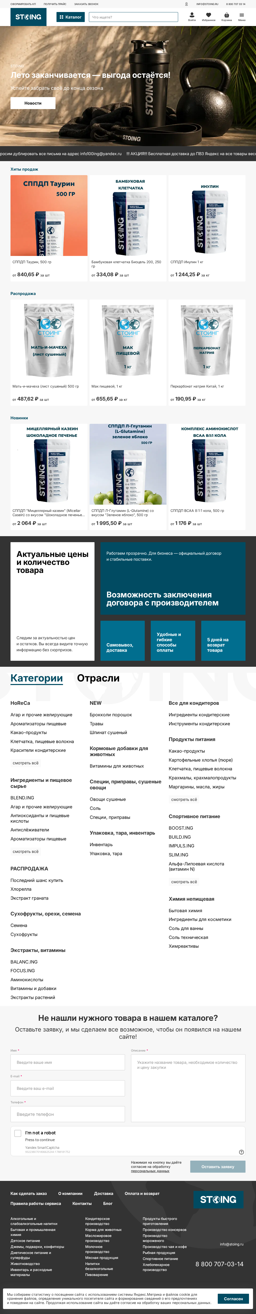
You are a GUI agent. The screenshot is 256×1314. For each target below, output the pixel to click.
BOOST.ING (181, 828)
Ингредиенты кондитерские (199, 714)
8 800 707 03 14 (236, 4)
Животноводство (25, 1263)
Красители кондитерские (38, 750)
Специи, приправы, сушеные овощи (126, 785)
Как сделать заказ (28, 1193)
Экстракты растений (32, 997)
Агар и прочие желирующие (41, 714)
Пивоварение (96, 1274)
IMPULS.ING (181, 845)
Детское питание (25, 1240)
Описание (139, 1050)
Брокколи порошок (111, 714)
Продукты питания (192, 739)
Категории (36, 678)
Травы (96, 723)
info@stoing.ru (207, 4)
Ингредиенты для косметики (200, 919)
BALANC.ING (24, 961)
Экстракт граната (29, 898)
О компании (70, 1193)
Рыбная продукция (159, 1252)
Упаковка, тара (106, 853)
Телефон (18, 1102)
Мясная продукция (101, 1257)
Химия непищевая (191, 899)
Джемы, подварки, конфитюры (37, 1246)
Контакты (82, 1203)
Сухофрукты (24, 934)
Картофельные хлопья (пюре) (201, 760)
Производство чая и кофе (165, 1246)
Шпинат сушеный (108, 732)
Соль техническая (188, 937)
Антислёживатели (29, 829)
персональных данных (150, 1171)
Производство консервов (164, 1229)
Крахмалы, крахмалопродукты (202, 777)
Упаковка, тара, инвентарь (122, 833)
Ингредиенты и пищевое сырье (41, 783)
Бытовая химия (185, 910)
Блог (107, 1203)
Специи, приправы (110, 817)
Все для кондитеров (194, 703)
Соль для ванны (186, 928)
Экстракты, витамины (38, 950)
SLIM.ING (178, 854)
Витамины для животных (117, 766)
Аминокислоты (26, 979)
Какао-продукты (28, 732)
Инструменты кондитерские (199, 723)
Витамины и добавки (33, 988)
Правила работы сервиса (35, 1203)
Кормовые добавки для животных (119, 751)
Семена (18, 925)
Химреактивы (184, 946)
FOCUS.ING (22, 970)
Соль (95, 808)
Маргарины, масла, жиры (196, 786)
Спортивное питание (194, 816)
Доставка (103, 1193)
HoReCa (20, 703)
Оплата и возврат (142, 1193)
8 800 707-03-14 (220, 1264)
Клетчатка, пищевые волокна (42, 741)
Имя (14, 1050)
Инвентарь (101, 844)
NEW (96, 703)
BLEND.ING (22, 797)
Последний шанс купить (36, 880)
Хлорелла (21, 889)
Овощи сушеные (108, 799)
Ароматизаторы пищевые (38, 723)
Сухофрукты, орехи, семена (45, 914)
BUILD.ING (180, 837)
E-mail (16, 1076)
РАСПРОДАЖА (29, 869)
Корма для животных (103, 1229)
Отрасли (98, 678)
